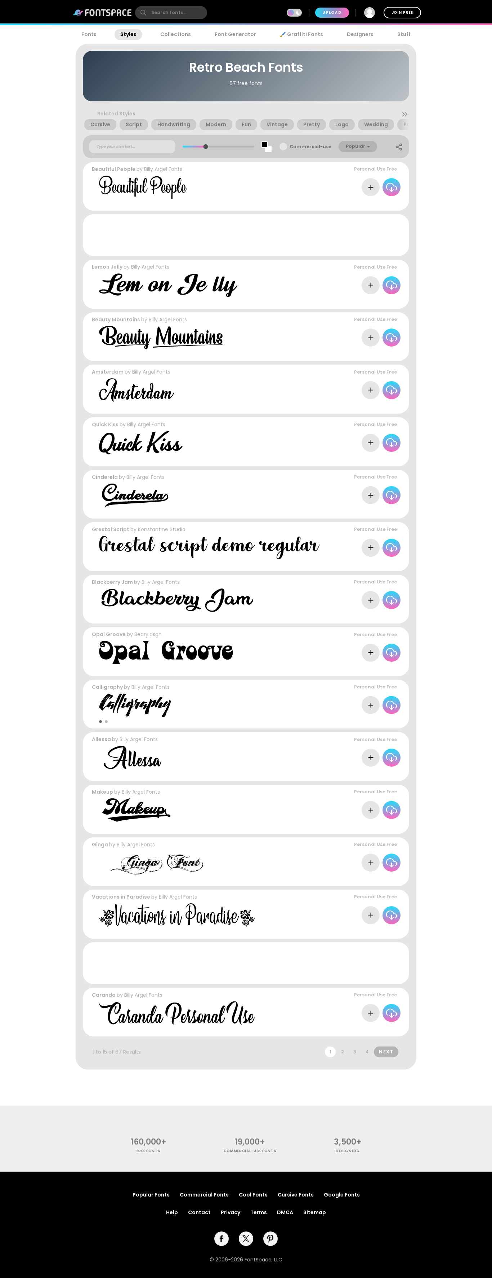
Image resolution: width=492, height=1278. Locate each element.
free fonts (149, 1151)
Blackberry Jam (112, 582)
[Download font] (392, 187)
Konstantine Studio (161, 529)
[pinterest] (270, 1238)
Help (172, 1212)
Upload (331, 12)
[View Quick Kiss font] (141, 442)
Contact (199, 1212)
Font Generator (235, 34)
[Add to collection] (371, 187)
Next (386, 1052)
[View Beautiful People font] (143, 187)
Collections (175, 34)
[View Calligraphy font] (135, 705)
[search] (171, 12)
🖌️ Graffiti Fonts (301, 34)
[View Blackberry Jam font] (176, 600)
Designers (360, 34)
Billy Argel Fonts (163, 169)
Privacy (230, 1212)
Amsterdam (108, 371)
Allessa (101, 739)
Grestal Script (110, 529)
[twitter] (246, 1238)
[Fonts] (102, 12)
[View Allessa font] (130, 757)
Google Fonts (342, 1194)
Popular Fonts (151, 1194)
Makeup (102, 792)
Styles (128, 34)
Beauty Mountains (116, 319)
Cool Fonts (253, 1194)
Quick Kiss (105, 424)
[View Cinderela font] (134, 495)
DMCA (285, 1212)
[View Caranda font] (177, 1013)
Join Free (402, 12)
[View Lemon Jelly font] (168, 285)
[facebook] (221, 1238)
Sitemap (314, 1212)
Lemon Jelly (107, 266)
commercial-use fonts (250, 1151)
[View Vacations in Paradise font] (177, 915)
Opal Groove (109, 634)
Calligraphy (107, 687)
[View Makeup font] (134, 810)
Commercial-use (310, 147)
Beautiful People (113, 169)
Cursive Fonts (296, 1194)
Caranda (104, 995)
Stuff (404, 34)
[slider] (205, 146)
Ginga (100, 844)
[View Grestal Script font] (209, 547)
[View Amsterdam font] (136, 390)
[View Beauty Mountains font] (161, 337)
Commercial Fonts (204, 1194)
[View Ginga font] (151, 862)
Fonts (89, 34)
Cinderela (105, 477)
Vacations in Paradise (121, 896)
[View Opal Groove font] (166, 652)
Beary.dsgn (148, 634)
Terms (258, 1212)
